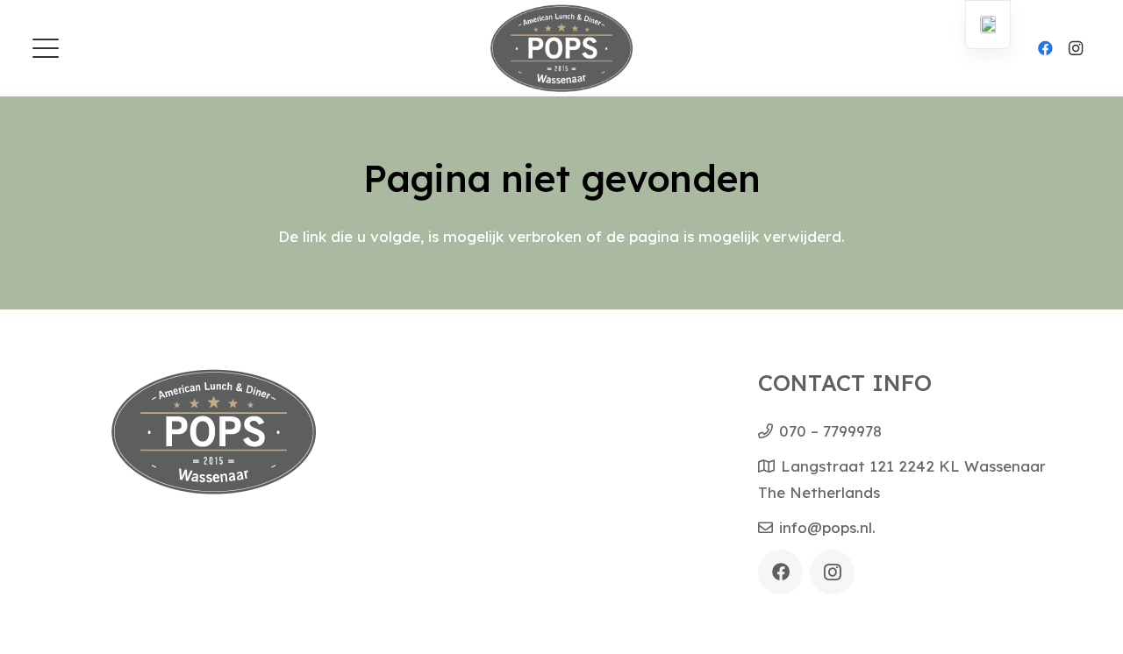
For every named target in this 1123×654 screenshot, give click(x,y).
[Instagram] (1076, 48)
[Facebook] (1046, 48)
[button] (46, 48)
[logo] (561, 48)
